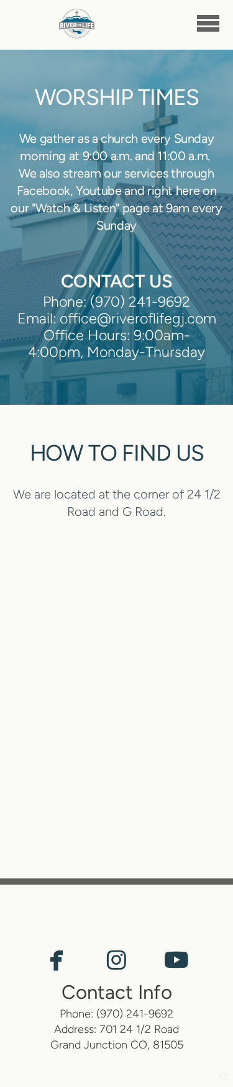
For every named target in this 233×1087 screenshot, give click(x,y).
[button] (56, 961)
